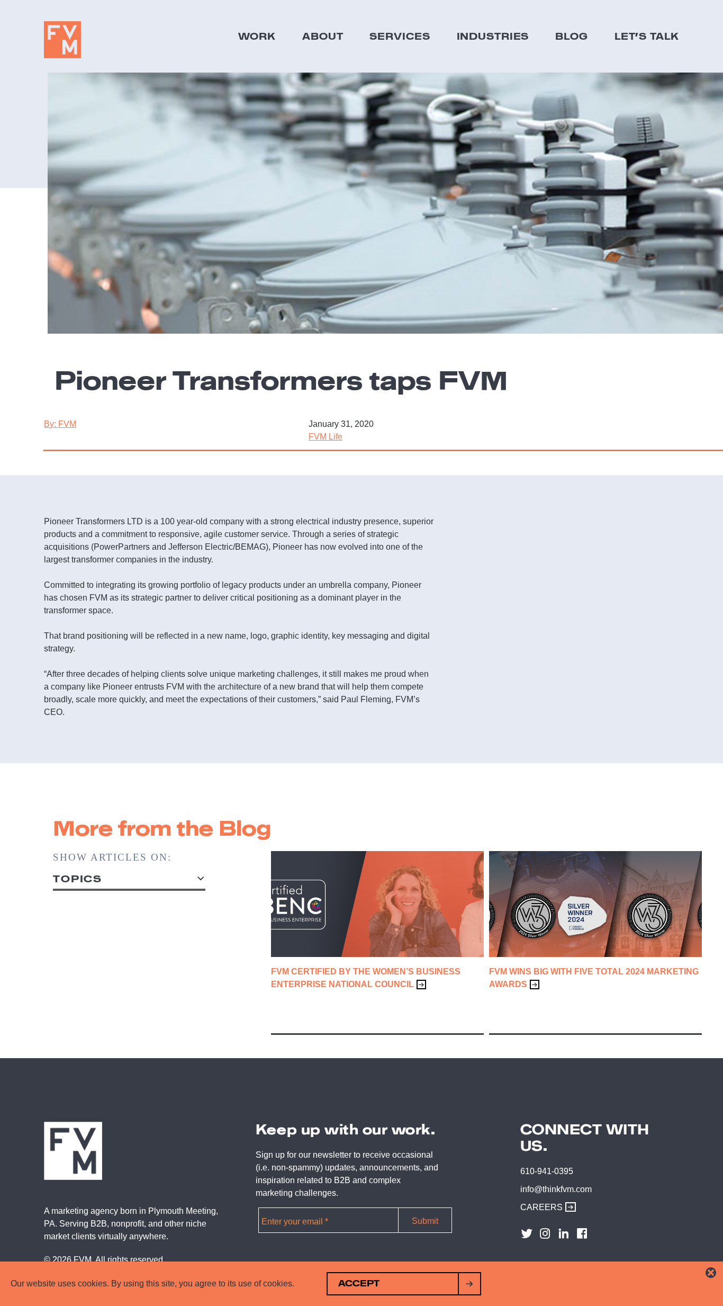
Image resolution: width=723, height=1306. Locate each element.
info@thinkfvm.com (556, 1189)
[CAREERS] (568, 1207)
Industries (493, 36)
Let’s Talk (646, 36)
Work (257, 36)
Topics (77, 879)
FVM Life (325, 436)
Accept (358, 1283)
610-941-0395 (546, 1171)
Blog (571, 36)
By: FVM (60, 423)
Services (399, 36)
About (322, 36)
